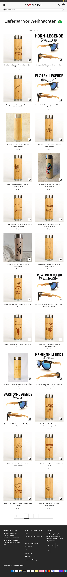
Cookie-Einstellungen (31, 543)
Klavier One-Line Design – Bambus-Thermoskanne (18, 465)
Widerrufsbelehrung (31, 560)
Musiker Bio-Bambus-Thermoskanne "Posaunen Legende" (49, 425)
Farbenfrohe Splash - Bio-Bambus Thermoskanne (49, 185)
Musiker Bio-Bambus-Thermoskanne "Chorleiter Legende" (49, 225)
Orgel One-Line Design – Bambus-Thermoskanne (18, 185)
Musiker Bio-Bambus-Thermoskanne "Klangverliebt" (18, 265)
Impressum (28, 546)
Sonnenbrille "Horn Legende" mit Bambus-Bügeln (49, 66)
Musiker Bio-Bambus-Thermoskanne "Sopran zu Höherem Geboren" (18, 225)
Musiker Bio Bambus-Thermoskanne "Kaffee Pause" (18, 385)
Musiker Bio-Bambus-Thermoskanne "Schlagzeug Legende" (49, 345)
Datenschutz (28, 553)
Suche (27, 540)
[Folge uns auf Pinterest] (57, 545)
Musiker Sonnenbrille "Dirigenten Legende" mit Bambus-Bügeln (49, 385)
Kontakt (27, 533)
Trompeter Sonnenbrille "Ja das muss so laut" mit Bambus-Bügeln (49, 305)
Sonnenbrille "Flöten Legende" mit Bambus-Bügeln (49, 106)
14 (45, 516)
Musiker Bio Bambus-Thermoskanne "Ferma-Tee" (18, 305)
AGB (26, 550)
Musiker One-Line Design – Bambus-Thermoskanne (18, 146)
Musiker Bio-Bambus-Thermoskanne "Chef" (18, 344)
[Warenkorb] (63, 5)
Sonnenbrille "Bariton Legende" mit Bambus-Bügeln (18, 425)
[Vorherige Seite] (16, 516)
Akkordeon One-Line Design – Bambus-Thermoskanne (49, 146)
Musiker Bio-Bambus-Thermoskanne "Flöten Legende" (18, 505)
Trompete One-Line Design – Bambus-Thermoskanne (18, 106)
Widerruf (27, 556)
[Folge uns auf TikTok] (48, 550)
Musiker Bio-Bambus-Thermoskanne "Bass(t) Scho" (49, 465)
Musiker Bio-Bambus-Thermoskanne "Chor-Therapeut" (18, 66)
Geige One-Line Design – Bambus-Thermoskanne (49, 265)
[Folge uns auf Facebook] (48, 545)
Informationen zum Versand (33, 536)
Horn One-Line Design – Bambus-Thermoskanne (49, 505)
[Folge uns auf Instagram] (53, 545)
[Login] (59, 5)
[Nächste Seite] (50, 516)
